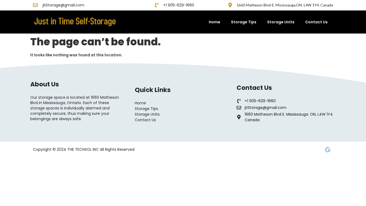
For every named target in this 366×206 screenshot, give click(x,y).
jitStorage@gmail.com (63, 5)
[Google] (327, 149)
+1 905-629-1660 (178, 5)
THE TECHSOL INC (83, 149)
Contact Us (316, 22)
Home (214, 22)
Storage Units (280, 22)
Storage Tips (243, 22)
